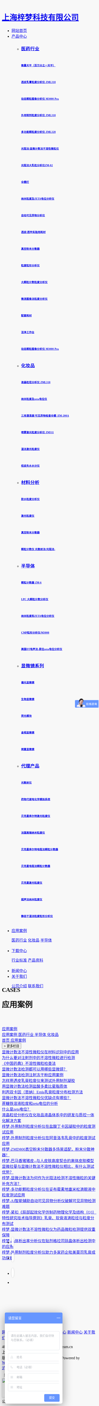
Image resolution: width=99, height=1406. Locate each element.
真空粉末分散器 (30, 248)
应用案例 (19, 931)
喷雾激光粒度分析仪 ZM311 (37, 432)
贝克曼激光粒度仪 (31, 882)
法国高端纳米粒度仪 (33, 832)
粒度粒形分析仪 (30, 265)
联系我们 (35, 986)
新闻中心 (19, 971)
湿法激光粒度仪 (30, 449)
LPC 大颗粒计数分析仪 (34, 599)
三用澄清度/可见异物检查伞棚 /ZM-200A (45, 415)
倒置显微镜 (27, 749)
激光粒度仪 (27, 515)
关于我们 (19, 976)
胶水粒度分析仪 (30, 499)
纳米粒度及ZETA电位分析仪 (37, 198)
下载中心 (19, 951)
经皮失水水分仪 (30, 465)
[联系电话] (13, 1257)
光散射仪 (26, 782)
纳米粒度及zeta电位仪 (34, 398)
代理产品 (30, 765)
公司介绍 (19, 986)
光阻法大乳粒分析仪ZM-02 (37, 165)
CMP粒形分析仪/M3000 (35, 632)
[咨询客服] (13, 1272)
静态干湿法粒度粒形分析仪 (37, 916)
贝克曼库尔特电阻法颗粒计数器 (39, 849)
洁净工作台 (27, 332)
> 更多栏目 (11, 1046)
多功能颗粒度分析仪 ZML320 (38, 131)
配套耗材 (26, 315)
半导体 (28, 565)
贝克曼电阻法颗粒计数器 (35, 866)
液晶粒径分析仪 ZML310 (35, 382)
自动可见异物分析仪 (33, 215)
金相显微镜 (27, 732)
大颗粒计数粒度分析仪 (34, 282)
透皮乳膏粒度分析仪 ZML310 (38, 82)
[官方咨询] (13, 1241)
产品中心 (19, 36)
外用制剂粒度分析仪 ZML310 (38, 115)
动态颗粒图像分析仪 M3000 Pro (40, 98)
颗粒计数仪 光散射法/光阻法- (38, 549)
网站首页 (19, 31)
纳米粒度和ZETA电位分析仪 (37, 615)
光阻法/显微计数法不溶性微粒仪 (40, 148)
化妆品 (28, 365)
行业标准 (19, 960)
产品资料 (35, 960)
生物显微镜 (27, 699)
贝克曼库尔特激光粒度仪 (35, 815)
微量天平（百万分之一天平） (38, 65)
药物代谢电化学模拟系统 (35, 799)
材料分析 (30, 482)
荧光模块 (26, 715)
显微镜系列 (32, 665)
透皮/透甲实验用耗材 (33, 232)
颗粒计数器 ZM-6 (31, 582)
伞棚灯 (25, 181)
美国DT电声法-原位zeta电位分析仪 (41, 649)
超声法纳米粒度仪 (31, 899)
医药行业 (30, 48)
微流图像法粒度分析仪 (34, 298)
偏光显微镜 (27, 682)
